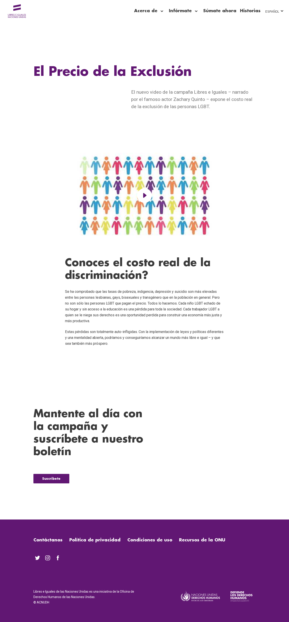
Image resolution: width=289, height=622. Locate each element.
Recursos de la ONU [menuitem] (202, 540)
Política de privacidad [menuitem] (95, 540)
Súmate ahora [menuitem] (219, 11)
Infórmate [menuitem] (180, 11)
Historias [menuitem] (250, 11)
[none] (161, 11)
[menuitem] (37, 558)
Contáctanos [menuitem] (48, 540)
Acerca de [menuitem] (145, 11)
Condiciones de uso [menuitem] (149, 540)
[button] (144, 195)
